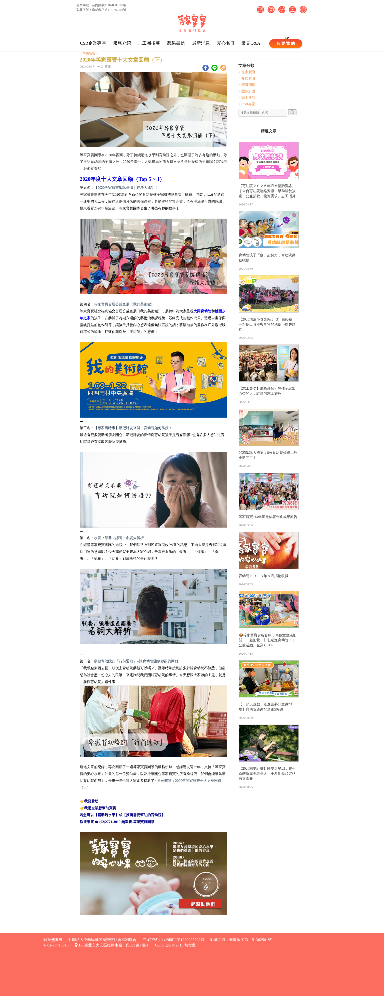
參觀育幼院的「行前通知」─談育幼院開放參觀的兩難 (136, 661)
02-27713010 (57, 945)
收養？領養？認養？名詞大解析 (119, 538)
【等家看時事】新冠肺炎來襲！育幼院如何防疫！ (133, 428)
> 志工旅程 (247, 98)
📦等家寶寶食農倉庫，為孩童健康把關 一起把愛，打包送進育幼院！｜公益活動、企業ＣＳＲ (267, 640)
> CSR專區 (246, 104)
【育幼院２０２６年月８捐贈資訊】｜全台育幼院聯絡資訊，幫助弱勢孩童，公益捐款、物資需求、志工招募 (267, 191)
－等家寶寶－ (89, 53)
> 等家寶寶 (247, 72)
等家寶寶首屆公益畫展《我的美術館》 (124, 304)
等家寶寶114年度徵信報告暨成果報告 (268, 517)
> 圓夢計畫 (247, 91)
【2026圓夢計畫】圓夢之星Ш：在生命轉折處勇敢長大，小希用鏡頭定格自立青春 (267, 774)
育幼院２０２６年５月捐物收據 (263, 576)
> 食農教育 (247, 78)
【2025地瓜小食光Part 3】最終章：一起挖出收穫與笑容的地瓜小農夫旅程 (267, 324)
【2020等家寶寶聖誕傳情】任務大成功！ (126, 187)
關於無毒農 (53, 940)
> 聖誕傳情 (247, 85)
